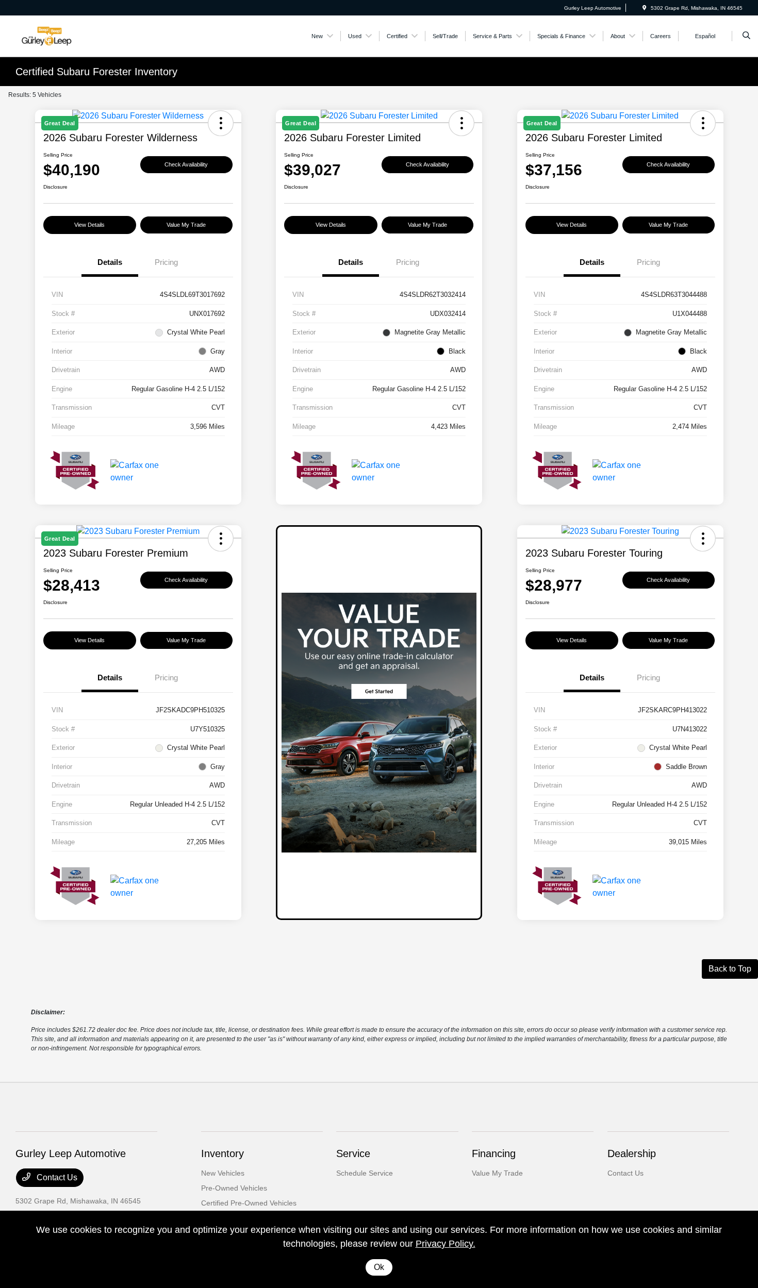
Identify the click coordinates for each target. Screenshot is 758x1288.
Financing (494, 1153)
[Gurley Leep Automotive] (62, 35)
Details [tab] (109, 262)
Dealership (631, 1153)
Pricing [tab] (166, 262)
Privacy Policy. (445, 1244)
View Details (89, 225)
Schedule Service (364, 1173)
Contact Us (56, 1177)
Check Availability (186, 164)
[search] (746, 36)
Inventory (222, 1153)
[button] (703, 538)
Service (353, 1153)
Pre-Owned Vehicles (234, 1188)
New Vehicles (222, 1173)
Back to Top (729, 968)
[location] (644, 8)
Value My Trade (186, 225)
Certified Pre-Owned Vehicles (248, 1203)
